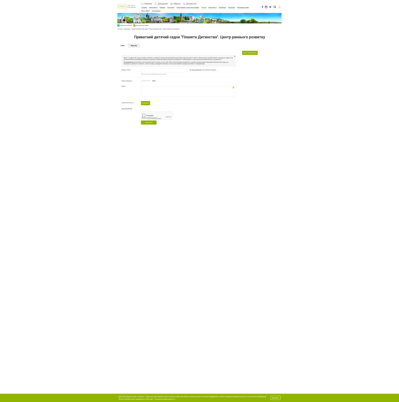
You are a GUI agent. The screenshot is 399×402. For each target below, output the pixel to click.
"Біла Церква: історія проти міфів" (187, 7)
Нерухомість (153, 7)
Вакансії (162, 7)
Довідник (163, 3)
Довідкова (222, 7)
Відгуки (134, 46)
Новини (148, 3)
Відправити (148, 122)
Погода (203, 7)
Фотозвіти (170, 7)
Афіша (176, 3)
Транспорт (231, 7)
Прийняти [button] (275, 398)
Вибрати (146, 103)
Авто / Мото (145, 11)
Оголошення (156, 11)
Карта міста (212, 7)
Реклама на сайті (243, 7)
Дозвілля (191, 3)
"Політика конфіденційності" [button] (164, 399)
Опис (123, 46)
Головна (144, 7)
